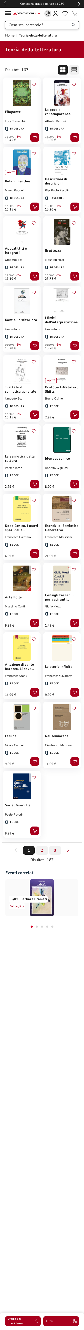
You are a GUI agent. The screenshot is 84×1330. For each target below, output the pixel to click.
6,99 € (9, 556)
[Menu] (9, 14)
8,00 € (49, 486)
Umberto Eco (13, 260)
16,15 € (10, 209)
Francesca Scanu (16, 676)
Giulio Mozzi (53, 606)
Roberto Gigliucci (56, 468)
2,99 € (49, 417)
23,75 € (50, 279)
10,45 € (10, 140)
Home (10, 35)
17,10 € (10, 279)
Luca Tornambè (15, 121)
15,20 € (50, 209)
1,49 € (49, 625)
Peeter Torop (13, 468)
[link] (47, 13)
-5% (18, 136)
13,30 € (50, 140)
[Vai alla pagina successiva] (68, 850)
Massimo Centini (16, 606)
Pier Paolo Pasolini (57, 190)
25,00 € (49, 275)
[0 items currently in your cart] (74, 13)
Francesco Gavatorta (58, 676)
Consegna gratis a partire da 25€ (42, 4)
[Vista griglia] (63, 70)
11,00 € (9, 137)
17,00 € (9, 206)
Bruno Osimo (54, 399)
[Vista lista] (74, 70)
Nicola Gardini (14, 745)
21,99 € (50, 556)
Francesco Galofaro (18, 537)
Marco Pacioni (14, 190)
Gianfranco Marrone (58, 745)
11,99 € (50, 764)
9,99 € (9, 625)
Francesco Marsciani (58, 537)
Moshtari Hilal (54, 260)
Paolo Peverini (14, 815)
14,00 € (49, 137)
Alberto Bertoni (55, 121)
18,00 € (9, 275)
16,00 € (49, 206)
